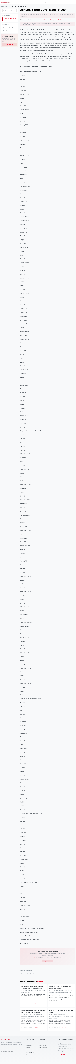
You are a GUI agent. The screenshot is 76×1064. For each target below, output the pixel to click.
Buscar (67, 2)
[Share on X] (6, 27)
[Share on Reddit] (9, 27)
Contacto (5, 1051)
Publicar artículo (43, 1047)
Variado (28, 1054)
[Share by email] (6, 30)
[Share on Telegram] (3, 30)
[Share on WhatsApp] (12, 27)
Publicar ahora (63, 1054)
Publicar (73, 2)
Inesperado (52, 2)
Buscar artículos (43, 1045)
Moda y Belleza (30, 1052)
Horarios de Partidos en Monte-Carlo (9, 19)
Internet (58, 2)
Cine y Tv (45, 2)
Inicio (39, 2)
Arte (63, 2)
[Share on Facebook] (3, 27)
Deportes (7, 6)
